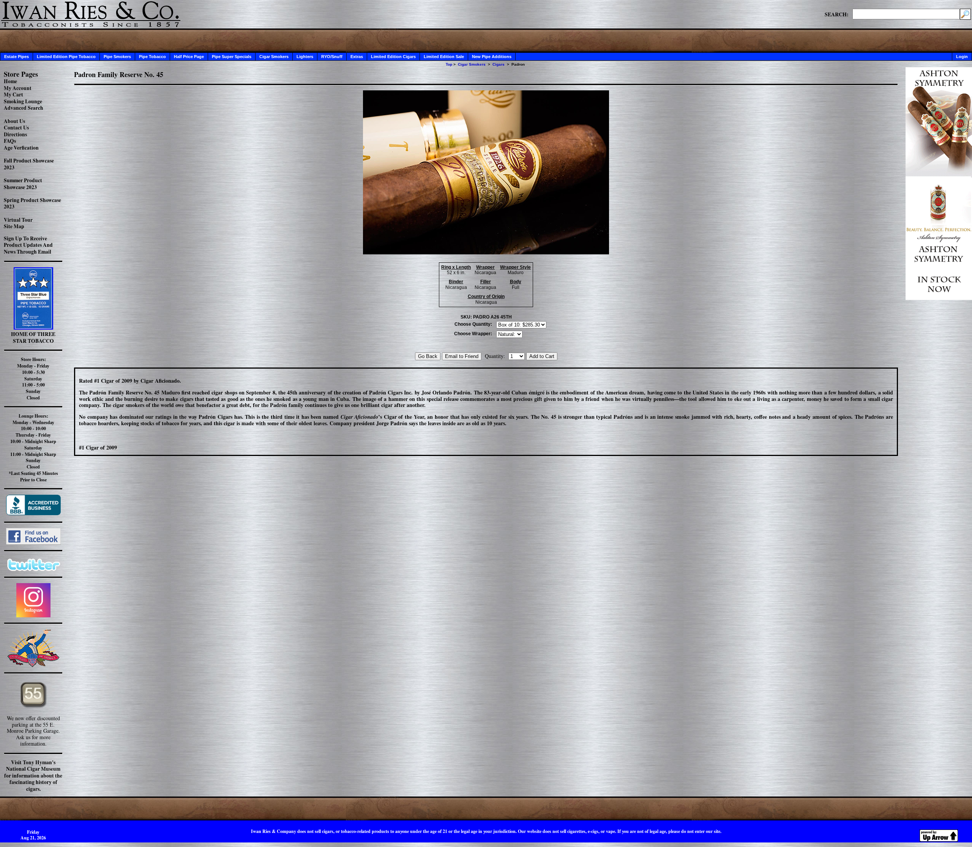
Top (449, 64)
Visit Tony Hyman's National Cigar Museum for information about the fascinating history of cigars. (33, 776)
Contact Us (16, 127)
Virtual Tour (18, 220)
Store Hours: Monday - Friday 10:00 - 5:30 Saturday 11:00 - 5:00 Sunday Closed (33, 378)
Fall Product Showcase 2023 (29, 164)
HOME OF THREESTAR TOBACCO (33, 337)
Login (962, 56)
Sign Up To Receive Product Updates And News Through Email (28, 245)
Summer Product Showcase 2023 (23, 184)
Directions (15, 134)
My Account (18, 88)
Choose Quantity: (473, 324)
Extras (356, 56)
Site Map (14, 226)
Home (10, 81)
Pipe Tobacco (152, 56)
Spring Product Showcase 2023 (32, 203)
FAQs (10, 141)
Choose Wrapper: (473, 333)
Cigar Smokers (274, 56)
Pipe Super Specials (231, 56)
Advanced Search (23, 108)
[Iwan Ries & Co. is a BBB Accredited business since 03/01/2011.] (33, 513)
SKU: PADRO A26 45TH (486, 317)
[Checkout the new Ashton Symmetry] (939, 297)
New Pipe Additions (491, 56)
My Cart (13, 94)
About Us (14, 121)
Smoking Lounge (23, 101)
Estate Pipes (16, 56)
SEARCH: (837, 14)
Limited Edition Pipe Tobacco (66, 56)
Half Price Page (189, 56)
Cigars (498, 64)
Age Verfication (21, 147)
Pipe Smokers (117, 56)
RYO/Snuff (331, 56)
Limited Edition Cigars (393, 56)
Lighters (305, 56)
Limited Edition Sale (444, 56)
